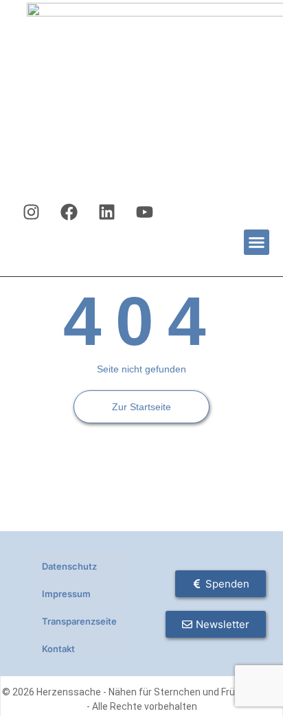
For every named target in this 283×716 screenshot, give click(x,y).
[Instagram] (31, 212)
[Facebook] (69, 212)
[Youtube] (145, 212)
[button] (257, 243)
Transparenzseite (79, 621)
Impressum (66, 593)
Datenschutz (69, 566)
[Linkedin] (107, 212)
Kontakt (58, 648)
